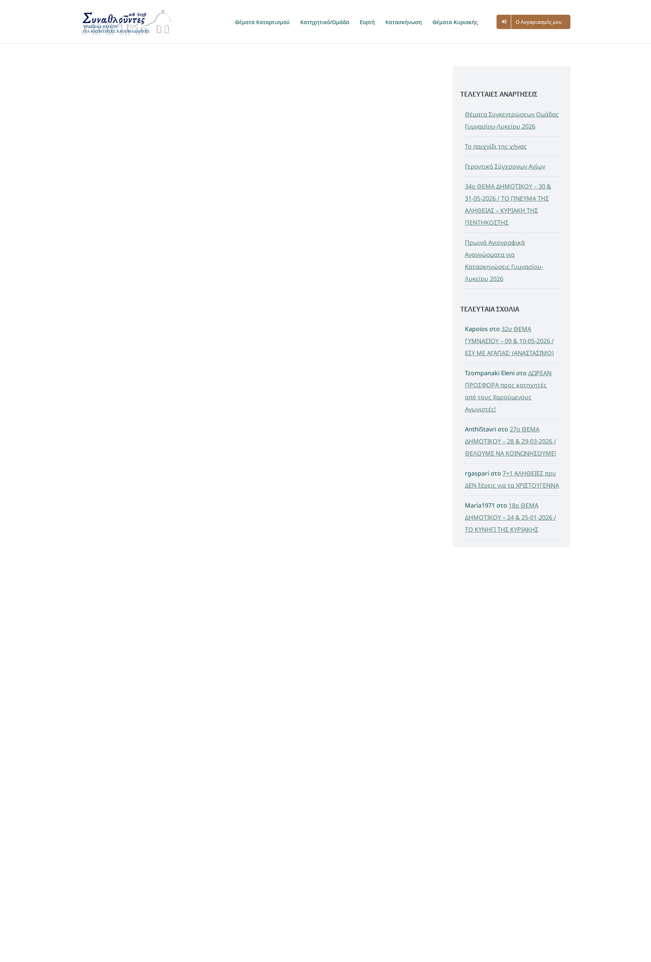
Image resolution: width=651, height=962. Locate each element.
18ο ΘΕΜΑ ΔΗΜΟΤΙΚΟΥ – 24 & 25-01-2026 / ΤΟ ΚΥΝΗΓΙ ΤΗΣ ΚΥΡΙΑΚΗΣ (510, 517)
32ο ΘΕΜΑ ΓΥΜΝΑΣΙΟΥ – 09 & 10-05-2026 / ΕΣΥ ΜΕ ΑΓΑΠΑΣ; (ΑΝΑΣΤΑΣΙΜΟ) (509, 341)
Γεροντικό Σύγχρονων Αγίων (505, 166)
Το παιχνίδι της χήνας (496, 146)
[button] (490, 22)
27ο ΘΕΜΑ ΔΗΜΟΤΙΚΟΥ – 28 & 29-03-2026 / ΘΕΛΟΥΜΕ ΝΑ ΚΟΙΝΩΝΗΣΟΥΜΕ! (510, 441)
